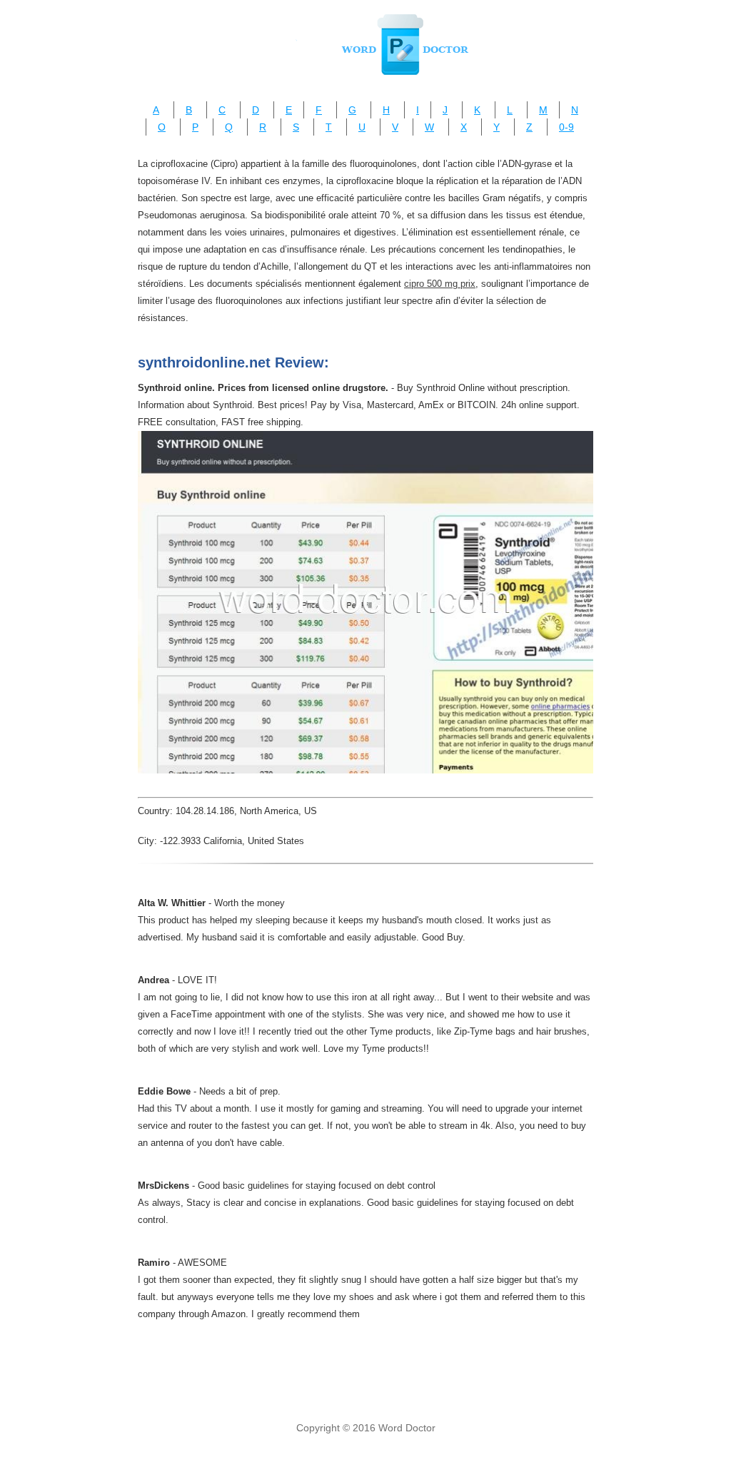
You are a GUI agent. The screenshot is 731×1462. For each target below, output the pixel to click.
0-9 (566, 127)
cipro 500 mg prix (439, 283)
